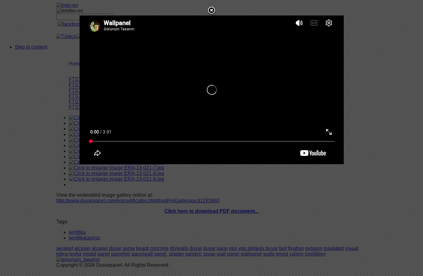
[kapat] (211, 13)
